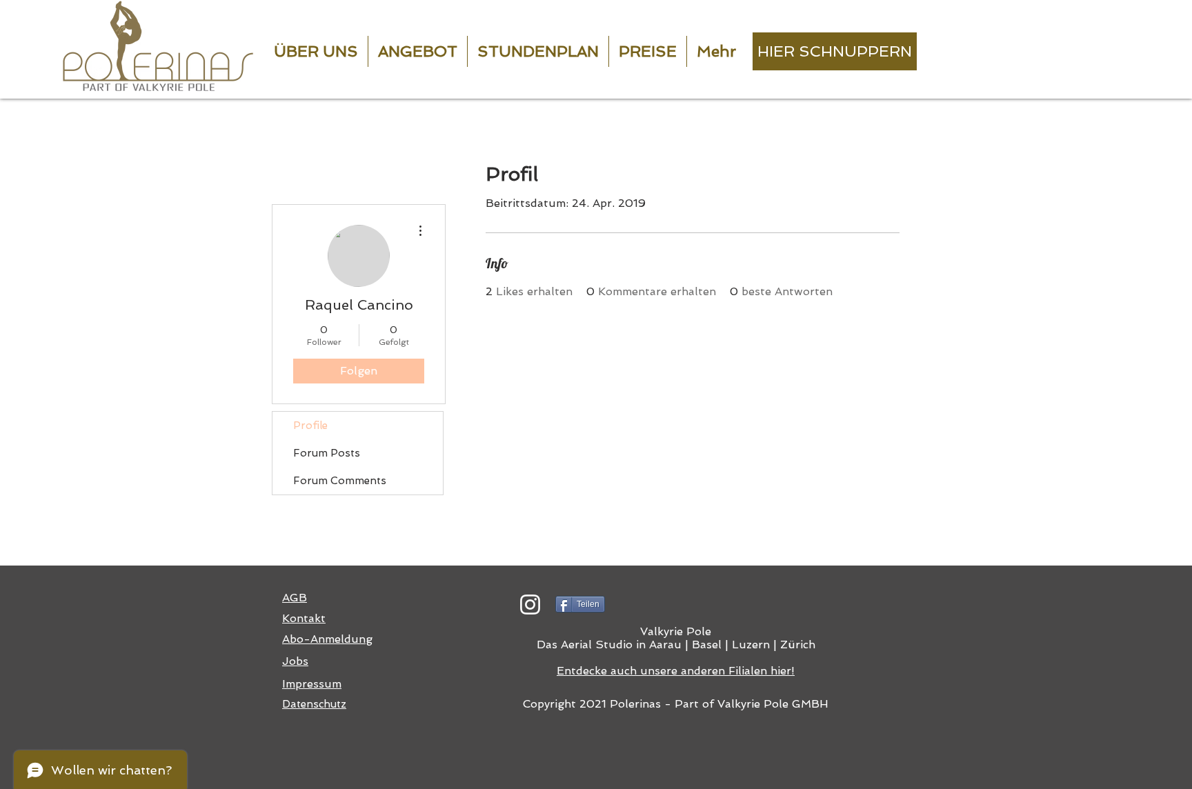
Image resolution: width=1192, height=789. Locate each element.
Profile (310, 425)
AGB (294, 597)
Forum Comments (339, 481)
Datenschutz (314, 704)
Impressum (311, 683)
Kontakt (304, 618)
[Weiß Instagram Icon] (530, 604)
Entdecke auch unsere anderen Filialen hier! (676, 670)
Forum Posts (326, 453)
